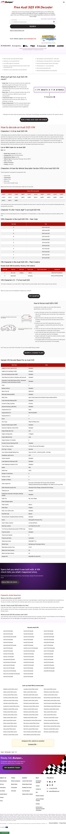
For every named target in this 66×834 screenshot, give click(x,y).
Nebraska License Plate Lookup (31, 714)
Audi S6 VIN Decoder (28, 676)
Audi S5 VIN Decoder (28, 673)
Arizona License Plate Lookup (10, 694)
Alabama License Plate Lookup (10, 689)
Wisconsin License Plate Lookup (51, 729)
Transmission (7, 177)
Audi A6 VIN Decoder (8, 642)
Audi (13, 752)
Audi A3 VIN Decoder (8, 631)
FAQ (37, 792)
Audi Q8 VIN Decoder (28, 642)
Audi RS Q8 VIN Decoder (29, 651)
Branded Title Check (27, 787)
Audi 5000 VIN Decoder (49, 671)
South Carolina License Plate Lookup (52, 703)
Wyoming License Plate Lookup (51, 731)
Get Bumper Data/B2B (38, 781)
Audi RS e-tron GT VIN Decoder (31, 648)
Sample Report (3, 794)
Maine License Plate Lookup (30, 692)
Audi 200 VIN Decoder (49, 665)
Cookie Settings (5, 832)
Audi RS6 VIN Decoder (29, 662)
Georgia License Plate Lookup (10, 714)
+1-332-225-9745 (53, 788)
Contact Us (38, 789)
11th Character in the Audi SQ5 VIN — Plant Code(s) (48, 61)
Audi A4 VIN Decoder (8, 634)
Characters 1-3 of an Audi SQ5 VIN (11, 61)
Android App (3, 787)
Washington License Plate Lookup (51, 723)
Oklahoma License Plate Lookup (51, 692)
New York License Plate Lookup (31, 729)
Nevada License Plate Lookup (30, 717)
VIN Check (13, 791)
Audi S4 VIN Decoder (28, 671)
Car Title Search (26, 791)
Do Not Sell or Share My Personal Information (40, 809)
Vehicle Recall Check (27, 784)
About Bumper (3, 781)
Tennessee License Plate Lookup (51, 709)
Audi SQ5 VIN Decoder (49, 636)
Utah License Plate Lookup (50, 714)
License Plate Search (27, 781)
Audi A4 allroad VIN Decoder (9, 636)
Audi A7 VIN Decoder (8, 648)
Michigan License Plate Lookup (31, 700)
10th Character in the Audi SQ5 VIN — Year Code (47, 58)
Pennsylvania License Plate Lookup (52, 697)
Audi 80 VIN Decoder (48, 656)
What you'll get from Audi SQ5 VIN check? (13, 58)
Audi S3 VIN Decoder (28, 668)
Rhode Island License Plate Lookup (52, 700)
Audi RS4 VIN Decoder (29, 656)
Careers (2, 797)
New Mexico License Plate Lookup (31, 726)
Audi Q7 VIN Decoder (28, 639)
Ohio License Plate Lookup (50, 689)
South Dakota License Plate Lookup (52, 706)
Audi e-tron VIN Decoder (9, 668)
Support (38, 785)
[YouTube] (55, 781)
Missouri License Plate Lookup (31, 709)
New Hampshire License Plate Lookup (32, 720)
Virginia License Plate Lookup (51, 720)
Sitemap (38, 804)
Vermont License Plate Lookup (51, 717)
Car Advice (2, 791)
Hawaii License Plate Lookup (10, 717)
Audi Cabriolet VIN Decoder (9, 662)
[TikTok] (53, 781)
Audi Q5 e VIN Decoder (29, 636)
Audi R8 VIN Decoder (28, 645)
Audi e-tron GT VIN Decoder (9, 671)
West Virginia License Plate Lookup (52, 726)
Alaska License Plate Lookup (10, 692)
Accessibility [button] (2, 827)
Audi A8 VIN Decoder (8, 651)
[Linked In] (50, 785)
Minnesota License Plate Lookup (31, 703)
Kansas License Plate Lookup (10, 731)
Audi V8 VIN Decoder (48, 653)
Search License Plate (34, 353)
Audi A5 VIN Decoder (8, 639)
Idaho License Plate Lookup (9, 720)
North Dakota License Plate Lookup (32, 734)
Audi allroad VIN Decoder (9, 659)
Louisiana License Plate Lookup (31, 689)
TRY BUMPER (34, 296)
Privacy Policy (62, 823)
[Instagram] (48, 781)
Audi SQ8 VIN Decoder (49, 642)
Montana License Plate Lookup (31, 712)
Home (2, 752)
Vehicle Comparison (15, 781)
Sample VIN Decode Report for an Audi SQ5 (46, 70)
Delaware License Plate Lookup (10, 709)
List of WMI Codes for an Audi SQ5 (11, 63)
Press (1, 800)
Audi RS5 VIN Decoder (29, 659)
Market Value (14, 784)
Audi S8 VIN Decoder (48, 634)
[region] (33, 195)
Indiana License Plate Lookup (10, 726)
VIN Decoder (8, 752)
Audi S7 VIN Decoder (48, 631)
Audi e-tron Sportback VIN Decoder (11, 673)
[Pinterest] (53, 785)
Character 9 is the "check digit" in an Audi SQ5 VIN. (15, 69)
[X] (48, 785)
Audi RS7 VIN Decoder (29, 665)
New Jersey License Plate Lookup (31, 723)
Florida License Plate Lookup (10, 712)
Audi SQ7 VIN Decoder (49, 639)
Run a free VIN (10, 582)
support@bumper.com (54, 791)
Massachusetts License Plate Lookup (32, 697)
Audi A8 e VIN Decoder (8, 653)
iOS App (2, 784)
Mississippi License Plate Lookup (31, 706)
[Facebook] (50, 781)
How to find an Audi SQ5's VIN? (43, 68)
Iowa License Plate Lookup (9, 729)
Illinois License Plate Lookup (10, 723)
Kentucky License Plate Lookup (10, 734)
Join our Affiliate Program (40, 799)
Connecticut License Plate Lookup (11, 706)
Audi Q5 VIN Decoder (28, 634)
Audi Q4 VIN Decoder (28, 631)
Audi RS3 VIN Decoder (29, 653)
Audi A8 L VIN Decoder (8, 656)
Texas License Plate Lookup (50, 712)
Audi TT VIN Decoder (48, 645)
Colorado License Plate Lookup (10, 703)
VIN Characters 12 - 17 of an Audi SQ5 (45, 65)
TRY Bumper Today (12, 768)
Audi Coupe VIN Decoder (9, 665)
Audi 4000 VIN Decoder (49, 668)
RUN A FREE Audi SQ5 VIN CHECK (34, 120)
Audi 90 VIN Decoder (48, 659)
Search (33, 26)
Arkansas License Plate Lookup (10, 697)
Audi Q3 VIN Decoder (8, 676)
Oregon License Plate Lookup (51, 694)
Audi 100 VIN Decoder (49, 662)
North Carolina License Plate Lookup (32, 731)
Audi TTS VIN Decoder (49, 651)
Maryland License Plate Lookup (31, 694)
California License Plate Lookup (10, 700)
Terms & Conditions (53, 823)
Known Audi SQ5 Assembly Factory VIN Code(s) (47, 63)
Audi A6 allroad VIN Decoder (9, 645)
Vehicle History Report (27, 794)
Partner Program (40, 795)
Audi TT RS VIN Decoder (49, 648)
